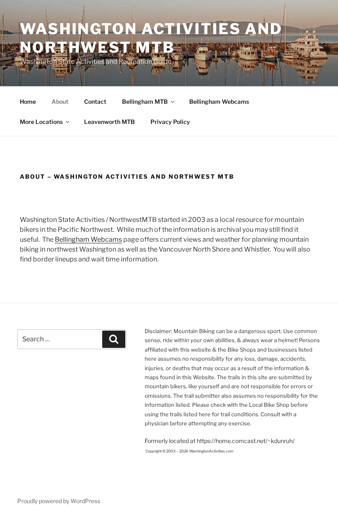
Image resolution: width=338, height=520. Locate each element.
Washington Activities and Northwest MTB (151, 38)
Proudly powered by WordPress (58, 500)
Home (28, 101)
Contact (95, 101)
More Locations (41, 121)
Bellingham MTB (145, 101)
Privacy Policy (170, 121)
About (60, 101)
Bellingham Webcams (219, 101)
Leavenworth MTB (109, 121)
